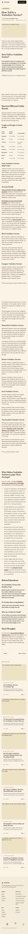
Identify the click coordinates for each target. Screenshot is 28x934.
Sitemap (3, 916)
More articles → (22, 653)
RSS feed (18, 912)
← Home (5, 653)
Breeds (3, 896)
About (3, 910)
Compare (4, 898)
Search (3, 900)
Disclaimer (4, 914)
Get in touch (22, 2)
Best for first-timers (20, 898)
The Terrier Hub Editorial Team (10, 18)
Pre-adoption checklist (21, 896)
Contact (3, 912)
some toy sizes (16, 219)
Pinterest (18, 910)
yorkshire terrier (5, 8)
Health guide (18, 894)
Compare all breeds (20, 900)
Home (3, 894)
